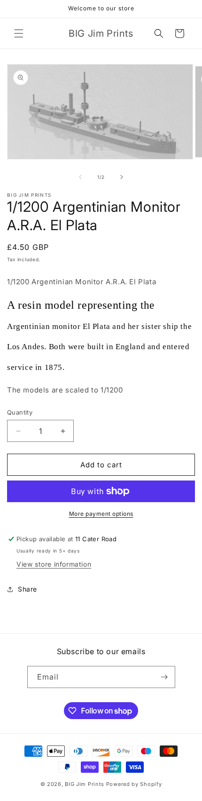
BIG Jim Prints (84, 784)
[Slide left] (80, 177)
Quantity (19, 412)
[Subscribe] (164, 677)
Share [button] (27, 589)
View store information (53, 564)
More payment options (101, 513)
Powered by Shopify (134, 784)
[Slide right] (121, 177)
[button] (18, 33)
